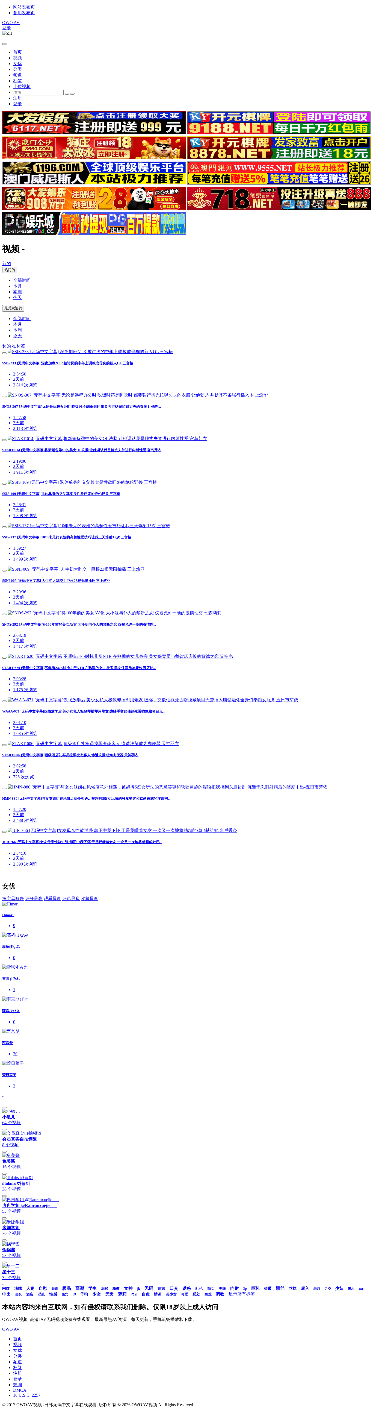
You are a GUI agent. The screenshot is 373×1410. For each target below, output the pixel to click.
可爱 (184, 1294)
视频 (17, 57)
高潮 (79, 1288)
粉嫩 (116, 1288)
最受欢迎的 (13, 308)
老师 (316, 1289)
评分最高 (34, 898)
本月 (17, 286)
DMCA (19, 1390)
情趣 (158, 1294)
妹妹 (161, 1288)
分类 (17, 69)
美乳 (18, 1294)
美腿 (222, 1288)
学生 (92, 1288)
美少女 (171, 1294)
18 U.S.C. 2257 (26, 1395)
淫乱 (41, 1294)
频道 (17, 75)
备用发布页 (24, 12)
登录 (6, 27)
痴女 (210, 1288)
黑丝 (280, 1288)
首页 (17, 52)
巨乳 (255, 1288)
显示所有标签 (242, 1294)
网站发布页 (24, 7)
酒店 (29, 1294)
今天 (17, 297)
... (3, 874)
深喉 (104, 1288)
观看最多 (52, 898)
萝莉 (122, 1294)
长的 (6, 346)
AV (11, 22)
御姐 (54, 1289)
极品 (66, 1288)
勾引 (134, 1294)
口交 (174, 1288)
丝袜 (293, 1288)
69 (74, 1294)
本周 (17, 291)
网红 (6, 1288)
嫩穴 (65, 1294)
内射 (234, 1288)
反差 (196, 1294)
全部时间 (22, 280)
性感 (53, 1294)
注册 (17, 98)
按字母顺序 (13, 898)
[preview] (4, 353)
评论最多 (71, 898)
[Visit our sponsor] (94, 132)
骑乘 (267, 1288)
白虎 (146, 1294)
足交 (327, 1289)
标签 (17, 80)
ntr (361, 1288)
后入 (305, 1288)
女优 (17, 63)
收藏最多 (89, 898)
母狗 (84, 1294)
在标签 (18, 346)
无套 (109, 1294)
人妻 (30, 1288)
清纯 (18, 1288)
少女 (96, 1294)
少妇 (339, 1288)
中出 (6, 1294)
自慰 (43, 1288)
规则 (17, 1384)
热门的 (9, 270)
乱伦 (199, 1288)
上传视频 (22, 86)
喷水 (351, 1289)
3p (245, 1289)
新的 (6, 263)
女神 (128, 1288)
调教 (220, 1294)
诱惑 (187, 1288)
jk (138, 1289)
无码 (148, 1288)
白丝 (208, 1294)
